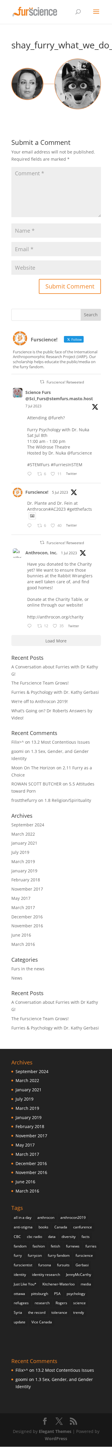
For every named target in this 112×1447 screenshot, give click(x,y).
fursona (44, 1265)
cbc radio (34, 1236)
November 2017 (27, 889)
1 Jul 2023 (69, 553)
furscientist (23, 1265)
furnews (72, 1246)
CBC (17, 1236)
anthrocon (45, 1217)
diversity (69, 1236)
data (52, 1236)
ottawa (19, 1293)
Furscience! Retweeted (65, 382)
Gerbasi (82, 1265)
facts (86, 1236)
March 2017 (23, 907)
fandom (20, 1246)
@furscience (79, 453)
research (42, 1302)
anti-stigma (23, 1227)
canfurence (82, 1227)
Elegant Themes (55, 1431)
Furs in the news (28, 969)
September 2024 (27, 825)
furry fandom (59, 1255)
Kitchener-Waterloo (58, 1284)
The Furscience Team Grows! (40, 683)
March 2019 (23, 861)
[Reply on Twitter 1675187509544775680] (31, 626)
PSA (57, 1293)
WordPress (56, 1438)
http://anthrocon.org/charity (55, 617)
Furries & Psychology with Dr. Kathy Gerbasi (55, 692)
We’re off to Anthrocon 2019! (39, 701)
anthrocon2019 (73, 1217)
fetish (55, 1246)
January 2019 (24, 871)
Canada (60, 1227)
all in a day (22, 1217)
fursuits (63, 1265)
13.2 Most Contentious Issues (60, 742)
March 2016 (23, 944)
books (43, 1227)
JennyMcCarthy (78, 1274)
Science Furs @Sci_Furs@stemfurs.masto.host (59, 395)
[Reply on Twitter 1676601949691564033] (31, 526)
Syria (18, 1312)
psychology (76, 1293)
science (79, 1302)
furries (90, 1246)
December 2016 (27, 917)
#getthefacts (79, 509)
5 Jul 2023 (60, 492)
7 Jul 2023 (33, 406)
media (86, 1284)
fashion (39, 1246)
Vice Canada (41, 1322)
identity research (46, 1274)
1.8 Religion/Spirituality (68, 800)
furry (18, 1255)
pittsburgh (39, 1293)
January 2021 (24, 843)
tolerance (59, 1312)
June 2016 (21, 935)
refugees (21, 1302)
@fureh (55, 418)
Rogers (61, 1302)
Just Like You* (25, 1284)
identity (20, 1274)
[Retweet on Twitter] (42, 382)
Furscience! (36, 492)
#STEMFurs (38, 464)
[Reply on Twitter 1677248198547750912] (31, 474)
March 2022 (23, 834)
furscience (84, 1255)
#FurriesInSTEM (66, 464)
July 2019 (20, 852)
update (19, 1322)
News (16, 978)
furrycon (35, 1255)
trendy (78, 1312)
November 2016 (27, 926)
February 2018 (25, 880)
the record (36, 1312)
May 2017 (20, 898)
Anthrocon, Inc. (41, 553)
